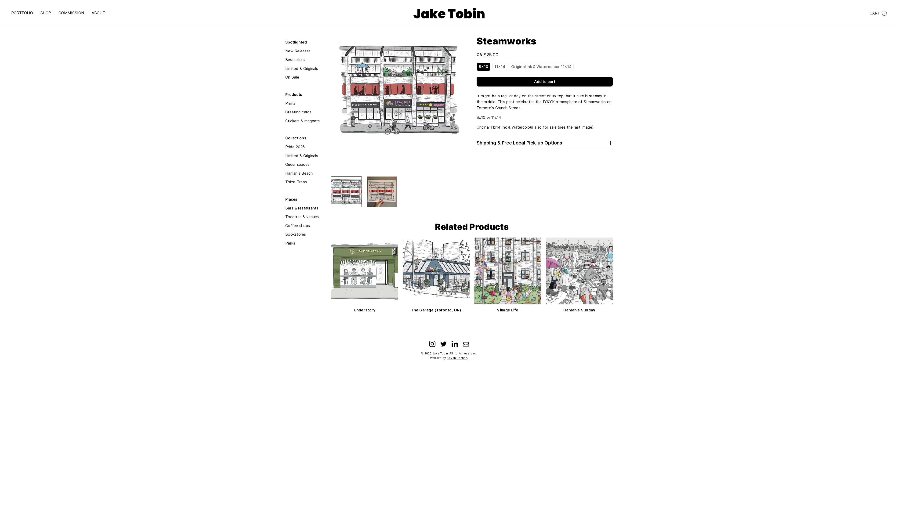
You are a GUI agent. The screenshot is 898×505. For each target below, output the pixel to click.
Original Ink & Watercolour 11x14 (541, 66)
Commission (71, 13)
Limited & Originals (301, 68)
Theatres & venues (302, 216)
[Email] (466, 344)
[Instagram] (432, 344)
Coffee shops (297, 225)
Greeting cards (298, 112)
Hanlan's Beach (299, 173)
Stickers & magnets (302, 121)
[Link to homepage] (449, 13)
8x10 (483, 66)
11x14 (499, 66)
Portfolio (22, 13)
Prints (290, 103)
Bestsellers (295, 59)
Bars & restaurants (302, 208)
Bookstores (295, 234)
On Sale (292, 77)
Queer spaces (297, 164)
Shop (45, 13)
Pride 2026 (295, 146)
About (98, 13)
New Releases (298, 51)
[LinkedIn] (455, 344)
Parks (290, 243)
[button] (346, 191)
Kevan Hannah (457, 358)
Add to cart (544, 81)
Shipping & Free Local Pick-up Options (519, 143)
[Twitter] (443, 344)
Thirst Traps (296, 182)
